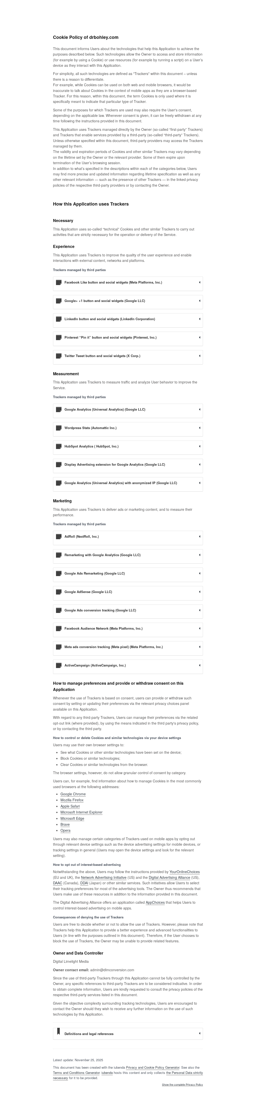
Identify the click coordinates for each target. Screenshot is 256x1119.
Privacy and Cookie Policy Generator (152, 1067)
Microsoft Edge (72, 818)
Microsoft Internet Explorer (81, 812)
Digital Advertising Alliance (169, 877)
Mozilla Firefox (72, 799)
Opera (65, 830)
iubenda (107, 1072)
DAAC (57, 882)
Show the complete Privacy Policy (182, 1084)
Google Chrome (73, 793)
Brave (65, 824)
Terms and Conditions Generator (76, 1072)
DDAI (84, 882)
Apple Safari (70, 806)
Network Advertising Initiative (103, 877)
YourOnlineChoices (185, 871)
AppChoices (155, 902)
